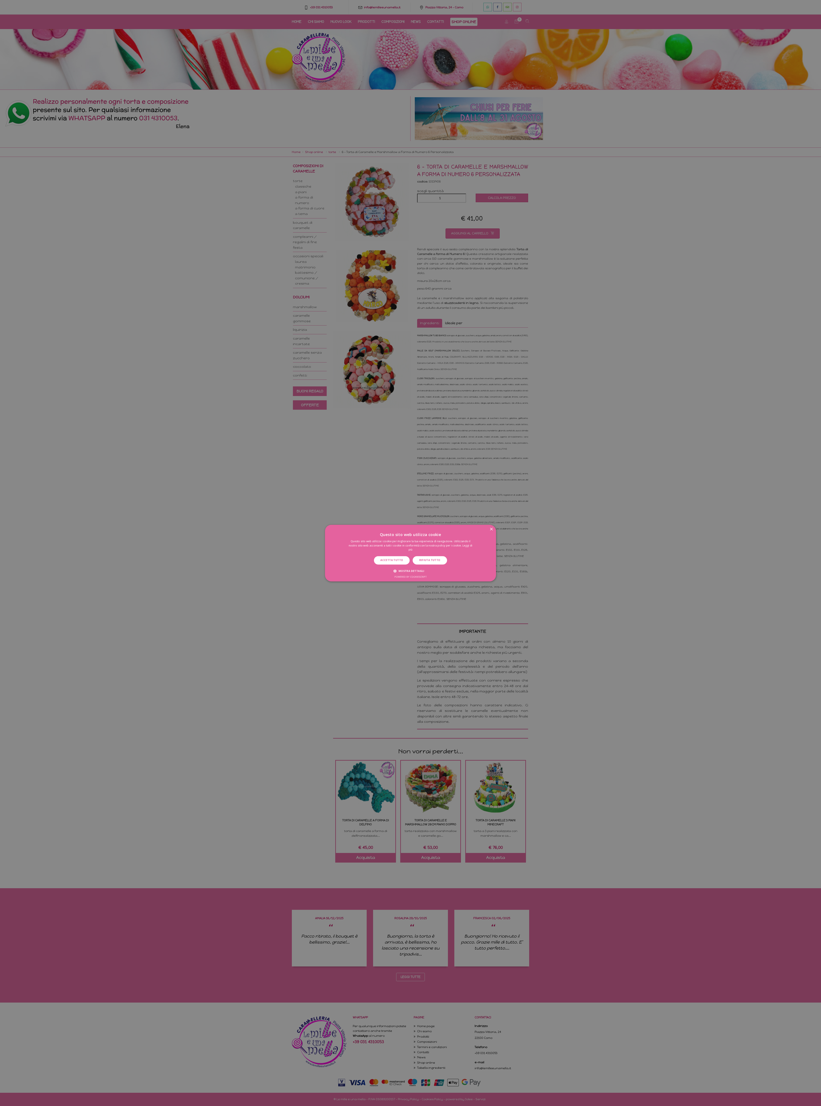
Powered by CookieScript (410, 576)
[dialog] (410, 553)
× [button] (491, 529)
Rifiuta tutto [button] (429, 560)
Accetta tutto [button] (391, 560)
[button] (410, 571)
